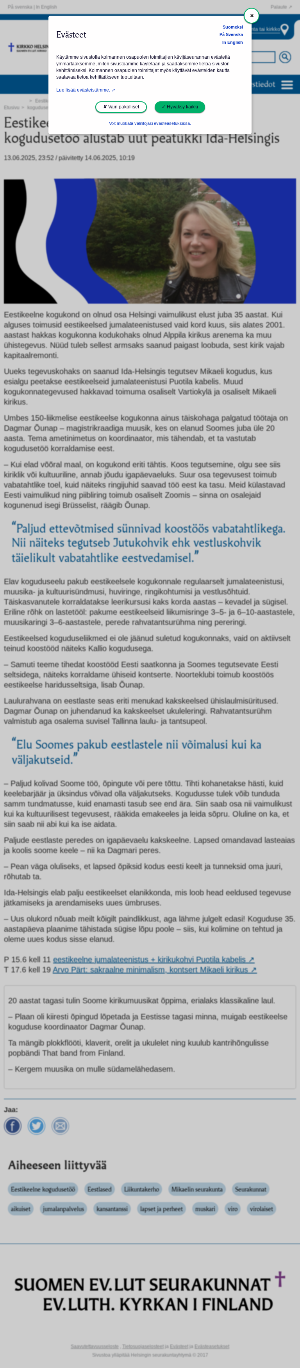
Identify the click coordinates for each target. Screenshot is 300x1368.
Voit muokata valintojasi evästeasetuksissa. (150, 123)
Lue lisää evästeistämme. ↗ (85, 90)
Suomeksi (233, 27)
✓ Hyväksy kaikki (180, 107)
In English (232, 42)
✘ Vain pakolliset (121, 107)
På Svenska (231, 34)
